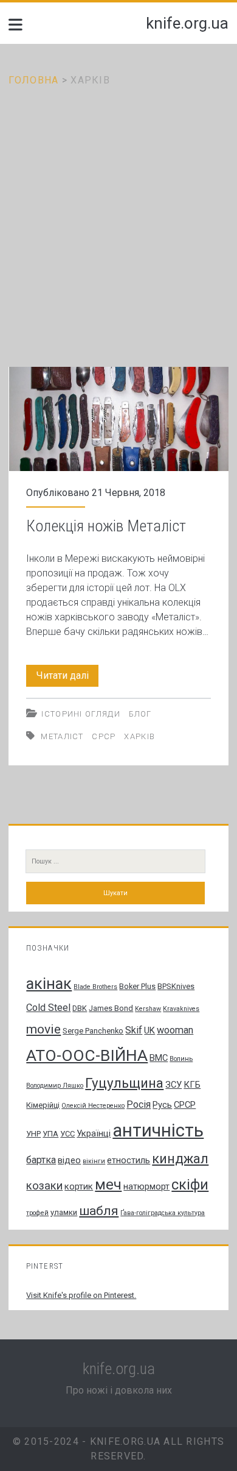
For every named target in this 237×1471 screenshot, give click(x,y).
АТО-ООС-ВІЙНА (87, 1055)
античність (158, 1130)
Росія (138, 1104)
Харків (139, 736)
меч (108, 1184)
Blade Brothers (95, 987)
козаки (44, 1186)
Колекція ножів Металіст (118, 419)
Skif (133, 1030)
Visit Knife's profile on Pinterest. (81, 1295)
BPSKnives (175, 986)
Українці (94, 1133)
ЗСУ (173, 1084)
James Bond (111, 1008)
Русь (162, 1104)
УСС (67, 1133)
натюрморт (146, 1186)
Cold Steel (48, 1007)
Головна (33, 80)
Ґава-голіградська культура (162, 1213)
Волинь (181, 1059)
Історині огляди (80, 713)
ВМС (158, 1057)
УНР (33, 1133)
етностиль (128, 1160)
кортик (78, 1186)
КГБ (192, 1084)
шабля (98, 1210)
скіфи (189, 1185)
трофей (37, 1213)
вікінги (94, 1161)
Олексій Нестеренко (93, 1106)
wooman (175, 1030)
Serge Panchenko (93, 1030)
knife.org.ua (187, 23)
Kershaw (148, 1009)
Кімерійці (43, 1105)
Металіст (62, 736)
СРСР (103, 736)
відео (69, 1160)
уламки (63, 1212)
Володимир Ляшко (54, 1086)
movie (43, 1029)
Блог (140, 713)
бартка (41, 1160)
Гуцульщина (124, 1083)
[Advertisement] (118, 212)
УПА (50, 1133)
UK (149, 1030)
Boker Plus (137, 986)
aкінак (49, 984)
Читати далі (67, 678)
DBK (79, 1008)
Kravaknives (181, 1009)
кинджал (180, 1158)
